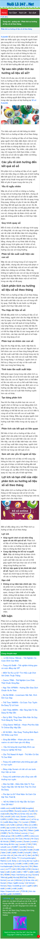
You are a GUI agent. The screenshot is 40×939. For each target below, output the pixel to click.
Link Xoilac (12, 860)
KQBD (4, 833)
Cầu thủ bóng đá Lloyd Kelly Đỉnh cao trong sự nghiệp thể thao (18, 748)
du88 (2, 888)
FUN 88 (3, 16)
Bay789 (13, 813)
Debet (15, 849)
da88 (14, 852)
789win (31, 830)
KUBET (15, 846)
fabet (3, 852)
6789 (29, 869)
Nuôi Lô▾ (22, 12)
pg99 (30, 885)
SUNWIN (17, 893)
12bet (34, 852)
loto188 (23, 846)
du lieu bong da (8, 838)
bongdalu (29, 808)
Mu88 (18, 808)
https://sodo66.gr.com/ (17, 885)
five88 (30, 849)
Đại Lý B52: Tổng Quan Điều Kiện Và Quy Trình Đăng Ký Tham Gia (19, 718)
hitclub (30, 846)
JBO (8, 858)
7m (20, 822)
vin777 (9, 869)
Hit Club (19, 838)
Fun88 (32, 810)
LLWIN (3, 819)
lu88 (9, 852)
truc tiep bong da (7, 863)
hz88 (12, 824)
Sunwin (18, 810)
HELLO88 (21, 869)
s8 (8, 824)
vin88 (25, 863)
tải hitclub (4, 841)
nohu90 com (5, 846)
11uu (31, 833)
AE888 (7, 874)
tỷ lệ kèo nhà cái (25, 813)
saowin (25, 810)
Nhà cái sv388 (30, 824)
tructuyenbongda (28, 858)
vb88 (19, 871)
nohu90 (7, 816)
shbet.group (5, 835)
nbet (29, 855)
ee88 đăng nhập (11, 822)
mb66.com (4, 808)
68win (3, 824)
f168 (29, 844)
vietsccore (34, 835)
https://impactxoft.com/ (10, 891)
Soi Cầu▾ (13, 12)
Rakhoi (3, 860)
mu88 (12, 808)
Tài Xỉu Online (14, 833)
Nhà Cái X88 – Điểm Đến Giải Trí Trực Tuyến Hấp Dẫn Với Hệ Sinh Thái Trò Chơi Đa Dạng (18, 787)
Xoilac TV (16, 858)
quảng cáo (16, 21)
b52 (14, 869)
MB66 (11, 810)
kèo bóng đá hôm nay (9, 844)
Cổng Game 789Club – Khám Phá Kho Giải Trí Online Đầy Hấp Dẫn (20, 726)
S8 (1, 874)
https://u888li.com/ (23, 819)
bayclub (24, 866)
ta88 (37, 871)
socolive (3, 810)
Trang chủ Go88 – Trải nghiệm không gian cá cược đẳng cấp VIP (19, 666)
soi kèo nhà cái (7, 855)
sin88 (2, 827)
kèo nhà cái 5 (23, 827)
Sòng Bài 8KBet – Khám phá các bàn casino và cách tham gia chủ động (17, 741)
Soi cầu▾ (32, 12)
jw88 (37, 830)
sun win (10, 880)
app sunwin (11, 827)
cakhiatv (19, 824)
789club (15, 830)
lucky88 (22, 849)
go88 (10, 877)
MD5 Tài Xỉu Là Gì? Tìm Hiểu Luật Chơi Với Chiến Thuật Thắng (18, 674)
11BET (25, 871)
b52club (18, 880)
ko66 (7, 813)
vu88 (9, 849)
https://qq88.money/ (16, 882)
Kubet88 (4, 36)
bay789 (23, 830)
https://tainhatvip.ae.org (21, 874)
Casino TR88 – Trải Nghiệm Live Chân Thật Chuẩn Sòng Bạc (18, 681)
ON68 (33, 822)
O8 (34, 813)
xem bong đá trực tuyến (28, 860)
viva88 (19, 863)
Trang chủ (6, 21)
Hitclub (27, 838)
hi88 (23, 808)
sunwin (26, 822)
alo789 (35, 855)
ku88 (13, 871)
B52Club (23, 877)
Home (4, 12)
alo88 (2, 858)
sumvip (24, 833)
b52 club (16, 816)
